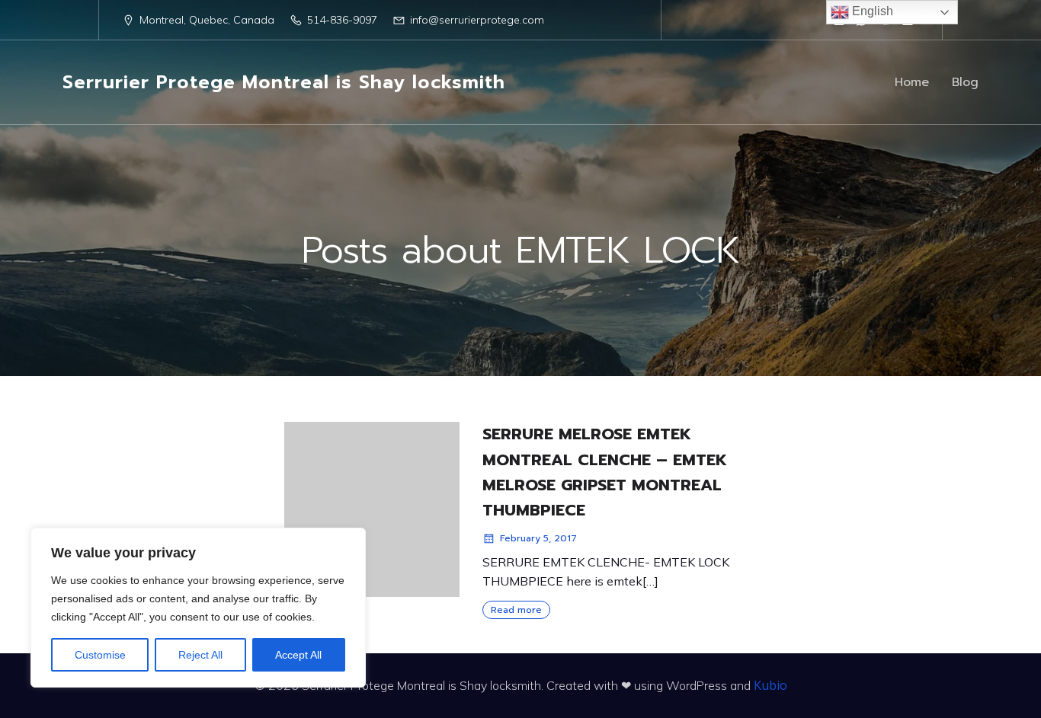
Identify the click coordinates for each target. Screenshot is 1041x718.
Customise (100, 655)
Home (912, 82)
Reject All (200, 655)
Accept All (298, 655)
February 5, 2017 (538, 538)
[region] (198, 608)
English (871, 11)
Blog (965, 82)
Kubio (770, 685)
